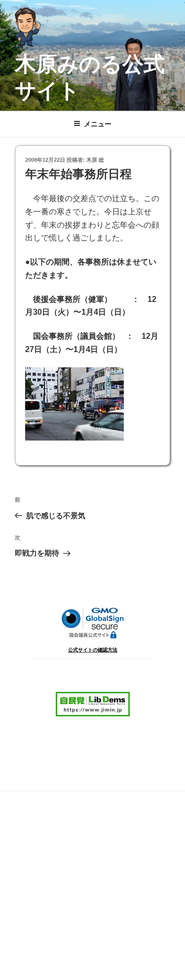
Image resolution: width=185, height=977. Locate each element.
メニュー (97, 124)
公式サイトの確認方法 (92, 649)
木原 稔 (95, 160)
